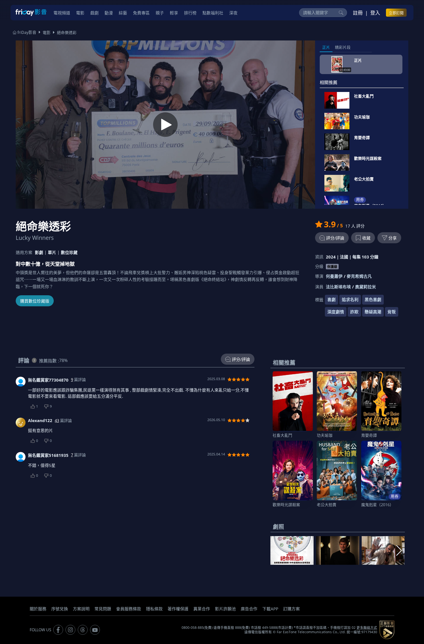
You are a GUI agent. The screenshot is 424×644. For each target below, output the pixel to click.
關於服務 (38, 609)
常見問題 (102, 609)
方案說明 (81, 609)
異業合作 (201, 609)
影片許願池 (225, 609)
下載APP (270, 609)
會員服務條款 (128, 609)
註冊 (358, 12)
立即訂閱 (396, 12)
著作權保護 (178, 609)
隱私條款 (154, 609)
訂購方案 (291, 609)
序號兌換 (59, 609)
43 (57, 420)
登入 (375, 12)
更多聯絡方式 (367, 627)
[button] (399, 550)
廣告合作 (249, 609)
